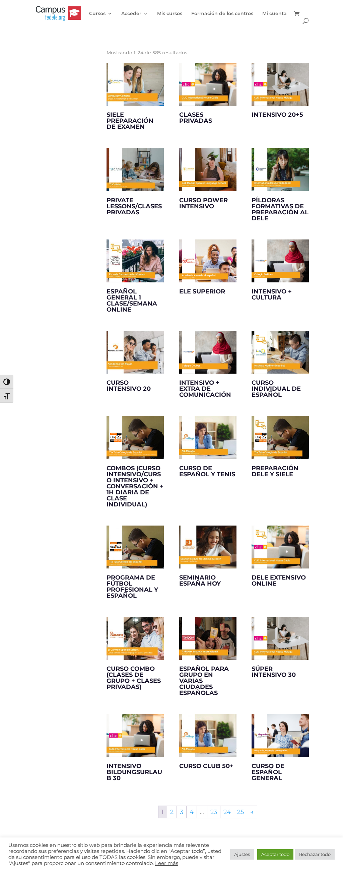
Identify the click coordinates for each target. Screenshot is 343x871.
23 (213, 812)
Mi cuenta (274, 13)
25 (240, 812)
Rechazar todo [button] (315, 854)
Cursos (97, 13)
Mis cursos (169, 13)
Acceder (131, 13)
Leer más (166, 863)
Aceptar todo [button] (275, 854)
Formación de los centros (222, 13)
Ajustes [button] (242, 854)
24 (227, 812)
